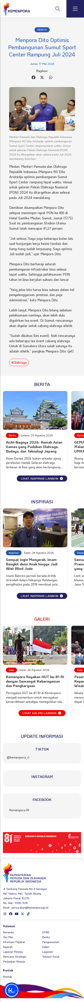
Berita (12, 435)
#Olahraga (19, 362)
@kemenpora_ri (18, 757)
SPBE (45, 932)
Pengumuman (50, 942)
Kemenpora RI (19, 810)
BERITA (42, 30)
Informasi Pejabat (14, 942)
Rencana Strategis (14, 956)
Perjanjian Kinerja (14, 961)
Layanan (47, 952)
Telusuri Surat (50, 956)
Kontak (7, 976)
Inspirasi (14, 553)
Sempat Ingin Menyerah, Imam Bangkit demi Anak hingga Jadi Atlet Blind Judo (32, 564)
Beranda (8, 932)
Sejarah (8, 947)
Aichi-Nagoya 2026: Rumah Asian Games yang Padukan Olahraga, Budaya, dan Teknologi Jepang (34, 447)
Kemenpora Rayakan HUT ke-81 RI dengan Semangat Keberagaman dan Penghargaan (35, 681)
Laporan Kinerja (13, 952)
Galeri (45, 947)
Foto (11, 670)
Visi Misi (8, 937)
